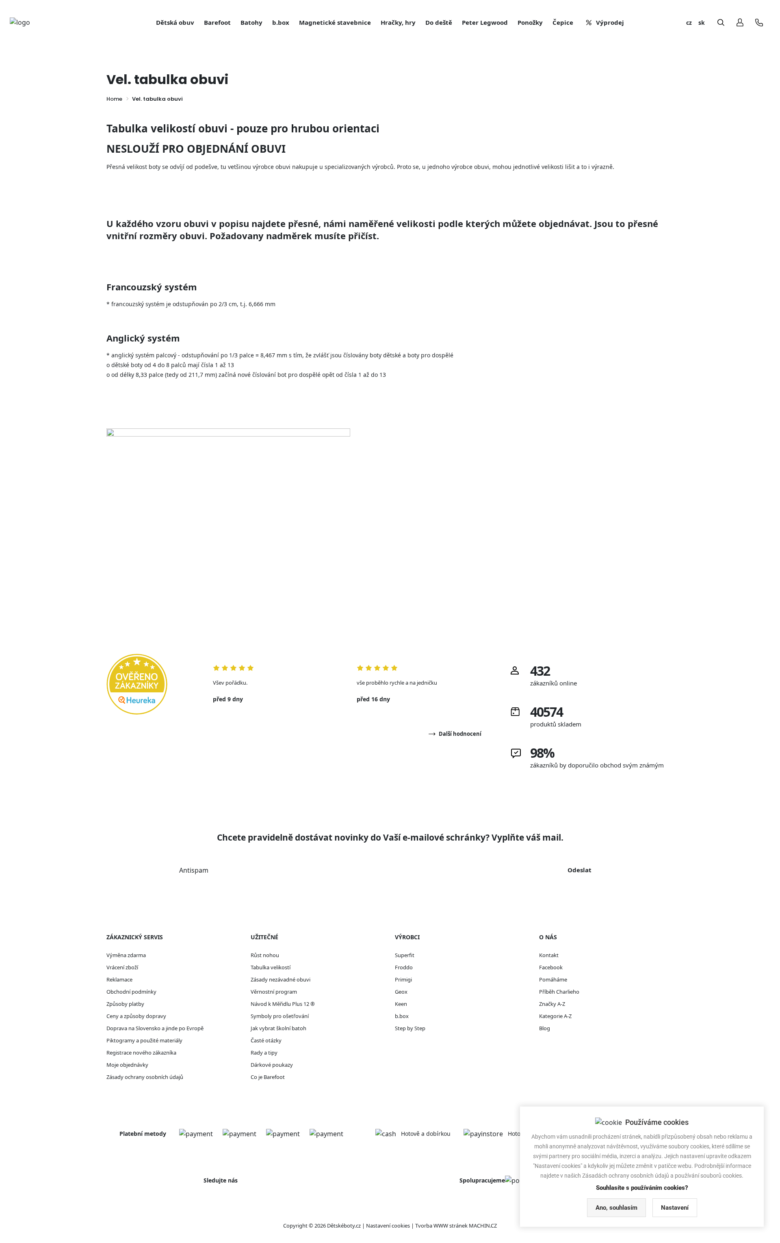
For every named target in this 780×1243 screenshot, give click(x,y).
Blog (544, 1028)
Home (114, 99)
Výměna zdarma (126, 955)
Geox (401, 991)
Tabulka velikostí (270, 967)
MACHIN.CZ (483, 1225)
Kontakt (549, 955)
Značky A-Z (552, 1003)
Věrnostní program (274, 991)
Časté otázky (266, 1040)
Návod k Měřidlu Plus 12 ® (283, 1003)
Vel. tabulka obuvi (157, 99)
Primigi (403, 979)
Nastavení (675, 1207)
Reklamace (119, 979)
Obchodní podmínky (131, 991)
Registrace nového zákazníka (141, 1052)
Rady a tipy (264, 1052)
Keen (401, 1003)
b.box (402, 1016)
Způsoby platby (125, 1003)
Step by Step (410, 1028)
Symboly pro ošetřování (280, 1016)
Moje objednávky (127, 1064)
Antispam (193, 870)
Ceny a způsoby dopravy (136, 1016)
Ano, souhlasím (616, 1207)
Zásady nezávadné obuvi (280, 979)
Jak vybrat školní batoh (278, 1028)
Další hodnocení (460, 733)
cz (689, 22)
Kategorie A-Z (555, 1016)
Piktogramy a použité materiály (144, 1040)
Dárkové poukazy (272, 1064)
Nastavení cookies (388, 1225)
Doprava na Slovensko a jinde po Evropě (155, 1028)
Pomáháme (553, 979)
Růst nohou (265, 955)
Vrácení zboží (122, 967)
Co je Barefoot (268, 1077)
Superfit (404, 955)
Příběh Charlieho (559, 991)
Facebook (551, 967)
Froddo (404, 967)
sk (701, 22)
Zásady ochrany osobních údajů (144, 1077)
